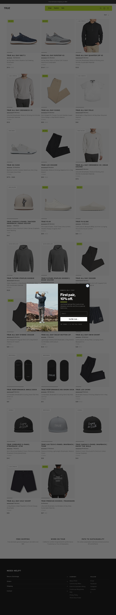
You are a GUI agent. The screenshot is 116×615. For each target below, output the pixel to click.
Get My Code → (74, 319)
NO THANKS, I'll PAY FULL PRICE (71, 324)
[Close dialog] (87, 285)
